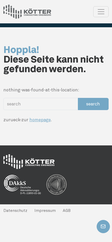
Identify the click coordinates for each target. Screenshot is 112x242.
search (93, 103)
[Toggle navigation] (101, 11)
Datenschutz (15, 210)
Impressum (45, 210)
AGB (67, 210)
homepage (40, 119)
